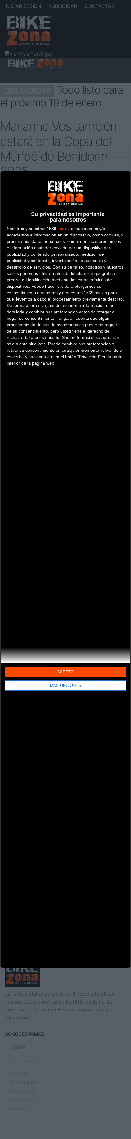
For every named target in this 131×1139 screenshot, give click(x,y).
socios (64, 228)
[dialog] (65, 569)
